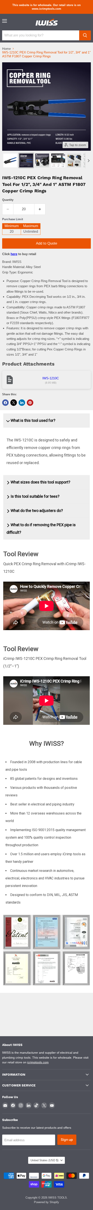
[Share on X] (13, 402)
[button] (10, 160)
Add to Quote (46, 243)
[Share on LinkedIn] (22, 402)
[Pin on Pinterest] (30, 402)
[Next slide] (88, 160)
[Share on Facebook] (5, 402)
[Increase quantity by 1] (39, 209)
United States (44, 1160)
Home (6, 48)
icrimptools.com (38, 1062)
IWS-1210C (50, 378)
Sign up (67, 1140)
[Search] (85, 35)
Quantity (7, 199)
